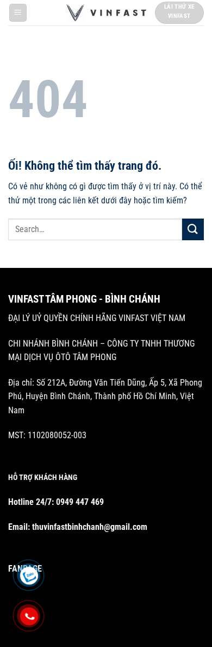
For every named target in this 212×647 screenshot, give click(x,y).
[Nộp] (193, 229)
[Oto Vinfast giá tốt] (106, 13)
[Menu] (18, 13)
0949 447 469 (80, 502)
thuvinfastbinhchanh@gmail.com (89, 527)
